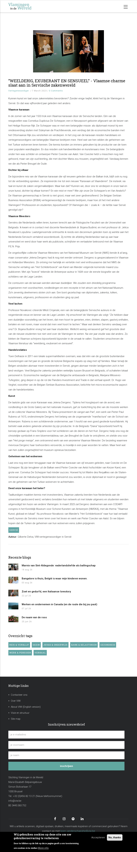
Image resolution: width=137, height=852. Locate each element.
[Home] (25, 6)
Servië (13, 530)
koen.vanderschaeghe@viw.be (77, 830)
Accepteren (98, 837)
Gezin (36, 644)
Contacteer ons (19, 694)
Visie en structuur (20, 713)
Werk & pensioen (20, 652)
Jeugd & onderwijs (55, 644)
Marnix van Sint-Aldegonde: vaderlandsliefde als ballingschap (59, 565)
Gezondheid (107, 644)
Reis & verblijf (19, 644)
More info (43, 847)
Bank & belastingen (84, 644)
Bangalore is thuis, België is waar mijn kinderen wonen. (54, 578)
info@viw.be (14, 800)
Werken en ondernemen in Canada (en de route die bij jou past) (59, 604)
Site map (15, 719)
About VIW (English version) (26, 706)
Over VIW (16, 700)
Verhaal (40, 652)
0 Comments (56, 91)
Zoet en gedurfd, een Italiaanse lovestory (46, 591)
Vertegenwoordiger (18, 91)
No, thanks (114, 837)
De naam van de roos (34, 617)
